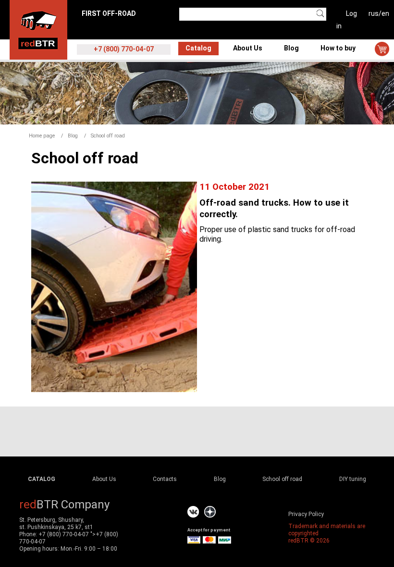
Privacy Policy (306, 514)
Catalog (198, 48)
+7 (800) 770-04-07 (63, 534)
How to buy (338, 48)
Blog (291, 48)
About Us (247, 48)
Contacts (165, 479)
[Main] (38, 29)
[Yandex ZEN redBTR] (210, 512)
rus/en (379, 13)
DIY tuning (352, 479)
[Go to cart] (382, 49)
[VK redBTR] (193, 512)
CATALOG (41, 479)
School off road (282, 479)
